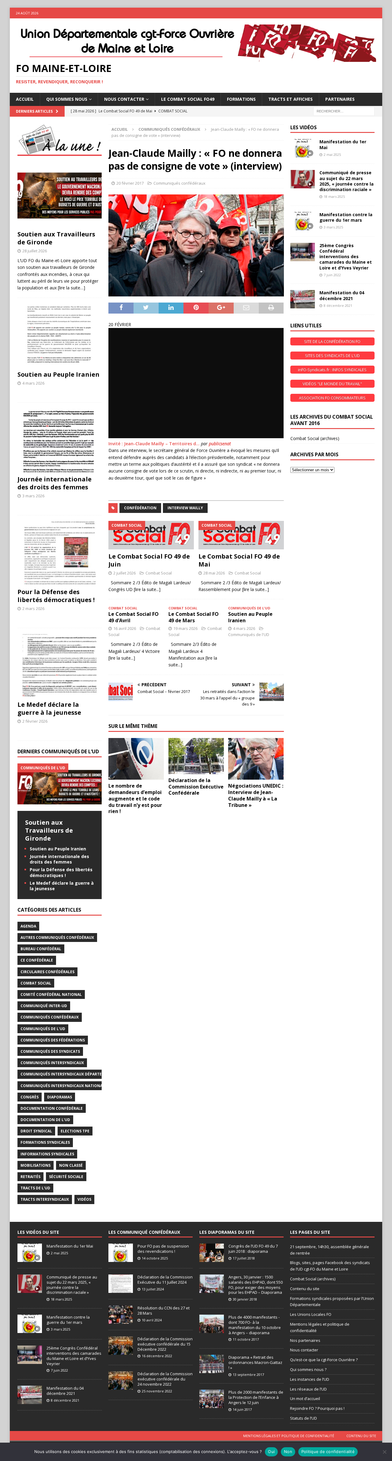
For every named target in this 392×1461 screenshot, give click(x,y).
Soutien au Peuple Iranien (250, 617)
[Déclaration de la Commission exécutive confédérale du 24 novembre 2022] (120, 1380)
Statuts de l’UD (303, 1418)
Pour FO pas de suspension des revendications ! (163, 1248)
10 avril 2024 (152, 1320)
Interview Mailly (185, 507)
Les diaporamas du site (226, 1232)
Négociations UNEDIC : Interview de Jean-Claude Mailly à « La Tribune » (255, 795)
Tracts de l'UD (35, 1188)
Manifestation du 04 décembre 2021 (341, 295)
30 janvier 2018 (245, 1299)
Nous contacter (304, 1350)
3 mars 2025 (333, 227)
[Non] (384, 1452)
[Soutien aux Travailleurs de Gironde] (59, 195)
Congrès (30, 1097)
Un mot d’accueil (305, 1398)
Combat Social (158, 573)
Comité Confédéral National (51, 994)
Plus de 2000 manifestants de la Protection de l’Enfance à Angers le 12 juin (255, 1397)
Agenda (28, 926)
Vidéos (84, 1199)
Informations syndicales (47, 1154)
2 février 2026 (34, 721)
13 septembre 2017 (248, 1374)
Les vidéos (303, 127)
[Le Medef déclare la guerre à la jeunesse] (59, 666)
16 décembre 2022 (157, 1356)
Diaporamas (59, 1097)
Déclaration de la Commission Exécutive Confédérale (196, 786)
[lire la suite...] (147, 589)
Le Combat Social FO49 (187, 99)
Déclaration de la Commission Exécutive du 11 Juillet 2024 (165, 1279)
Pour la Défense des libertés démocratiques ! (56, 596)
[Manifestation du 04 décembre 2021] (302, 299)
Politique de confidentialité (328, 1451)
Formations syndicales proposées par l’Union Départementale (332, 1302)
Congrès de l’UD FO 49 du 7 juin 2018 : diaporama (253, 1248)
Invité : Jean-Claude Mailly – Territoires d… (154, 443)
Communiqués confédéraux (179, 183)
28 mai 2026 (214, 573)
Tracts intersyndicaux (45, 1199)
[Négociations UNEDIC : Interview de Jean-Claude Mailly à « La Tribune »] (256, 759)
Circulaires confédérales (47, 971)
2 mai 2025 (332, 154)
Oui (271, 1451)
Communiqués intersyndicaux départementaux (70, 1074)
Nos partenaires (305, 1340)
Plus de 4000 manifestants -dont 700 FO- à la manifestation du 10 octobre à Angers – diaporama (254, 1324)
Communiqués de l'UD (248, 634)
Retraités (30, 1176)
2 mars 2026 (33, 608)
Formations (241, 99)
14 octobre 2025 (155, 1258)
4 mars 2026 (244, 628)
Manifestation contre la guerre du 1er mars (345, 217)
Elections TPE (75, 1131)
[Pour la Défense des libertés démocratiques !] (59, 553)
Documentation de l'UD (45, 1119)
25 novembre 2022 (157, 1391)
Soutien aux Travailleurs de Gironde (56, 238)
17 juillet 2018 (244, 1258)
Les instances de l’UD (309, 1379)
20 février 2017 (130, 183)
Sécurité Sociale (66, 1176)
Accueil (25, 99)
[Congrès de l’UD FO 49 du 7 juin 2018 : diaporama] (211, 1253)
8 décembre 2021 (338, 305)
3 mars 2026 (33, 496)
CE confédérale (37, 960)
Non (288, 1451)
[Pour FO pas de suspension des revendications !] (120, 1253)
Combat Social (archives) (314, 438)
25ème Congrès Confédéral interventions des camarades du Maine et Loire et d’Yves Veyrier (345, 257)
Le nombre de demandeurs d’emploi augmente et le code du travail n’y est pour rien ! (135, 798)
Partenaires (340, 99)
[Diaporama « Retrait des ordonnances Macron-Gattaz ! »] (211, 1364)
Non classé (71, 1165)
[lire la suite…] (71, 288)
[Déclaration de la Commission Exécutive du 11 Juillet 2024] (120, 1284)
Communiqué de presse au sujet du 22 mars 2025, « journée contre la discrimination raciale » (346, 181)
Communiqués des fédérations (53, 1040)
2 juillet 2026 (124, 573)
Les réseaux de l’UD (308, 1389)
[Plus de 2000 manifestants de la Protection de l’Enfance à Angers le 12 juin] (211, 1399)
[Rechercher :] (344, 111)
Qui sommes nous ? (308, 1369)
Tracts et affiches (290, 99)
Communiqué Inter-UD (44, 1005)
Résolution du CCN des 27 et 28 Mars (164, 1310)
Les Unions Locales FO (310, 1314)
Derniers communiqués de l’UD (58, 751)
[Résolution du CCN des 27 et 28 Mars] (120, 1314)
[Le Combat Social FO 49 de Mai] (241, 535)
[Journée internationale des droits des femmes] (59, 440)
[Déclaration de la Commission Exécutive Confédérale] (196, 756)
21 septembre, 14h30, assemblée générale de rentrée (329, 1250)
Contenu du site (304, 1288)
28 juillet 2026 (34, 251)
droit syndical (36, 1131)
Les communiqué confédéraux (144, 1232)
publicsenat (220, 443)
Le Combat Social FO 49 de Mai (239, 560)
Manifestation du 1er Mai (342, 144)
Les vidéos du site (38, 1232)
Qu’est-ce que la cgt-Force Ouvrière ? (324, 1359)
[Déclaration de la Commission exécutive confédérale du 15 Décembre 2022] (120, 1345)
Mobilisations (36, 1165)
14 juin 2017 (242, 1409)
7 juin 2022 (332, 275)
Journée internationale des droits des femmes (54, 483)
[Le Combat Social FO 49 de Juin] (151, 535)
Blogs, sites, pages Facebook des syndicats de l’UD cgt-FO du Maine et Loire (330, 1266)
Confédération (140, 507)
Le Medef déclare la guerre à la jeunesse (49, 708)
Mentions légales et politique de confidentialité (319, 1327)
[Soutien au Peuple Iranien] (59, 335)
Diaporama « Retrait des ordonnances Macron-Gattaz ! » (255, 1362)
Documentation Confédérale (52, 1108)
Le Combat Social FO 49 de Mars (193, 617)
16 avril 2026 (124, 628)
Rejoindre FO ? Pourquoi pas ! (317, 1408)
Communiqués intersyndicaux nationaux (64, 1085)
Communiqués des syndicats (50, 1051)
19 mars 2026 (185, 628)
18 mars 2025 (334, 196)
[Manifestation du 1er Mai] (302, 148)
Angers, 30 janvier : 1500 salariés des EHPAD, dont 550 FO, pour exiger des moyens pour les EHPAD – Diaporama (255, 1284)
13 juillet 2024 (153, 1289)
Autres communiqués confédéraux (57, 937)
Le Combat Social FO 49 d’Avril (133, 617)
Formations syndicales (45, 1142)
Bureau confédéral (41, 948)
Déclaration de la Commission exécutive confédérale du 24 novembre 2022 (165, 1379)
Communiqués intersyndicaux (52, 1062)
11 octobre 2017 (246, 1339)
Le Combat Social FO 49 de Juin (149, 560)
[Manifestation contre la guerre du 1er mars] (302, 221)
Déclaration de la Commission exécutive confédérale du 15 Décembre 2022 (165, 1344)
